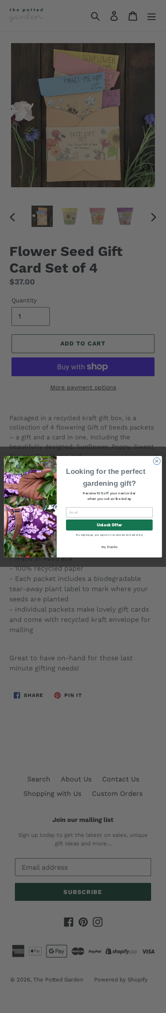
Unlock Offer (109, 525)
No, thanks (109, 546)
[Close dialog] (156, 460)
